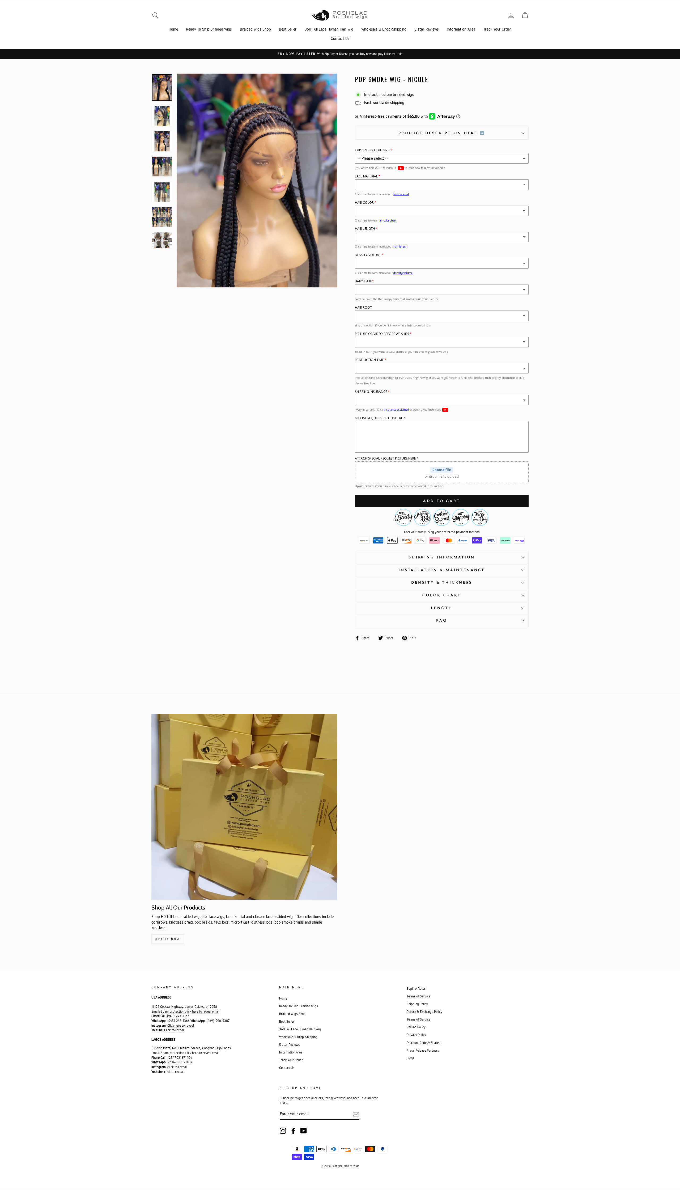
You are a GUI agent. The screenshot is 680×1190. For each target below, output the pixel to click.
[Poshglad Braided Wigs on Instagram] (283, 1131)
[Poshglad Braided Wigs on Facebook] (293, 1131)
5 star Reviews (426, 29)
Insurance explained (396, 409)
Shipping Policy (417, 1004)
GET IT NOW (167, 939)
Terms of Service (418, 996)
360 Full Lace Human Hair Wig (329, 29)
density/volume (403, 273)
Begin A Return (417, 989)
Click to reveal (174, 1030)
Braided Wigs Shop (255, 29)
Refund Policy (416, 1027)
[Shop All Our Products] (244, 807)
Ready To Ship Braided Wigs (209, 29)
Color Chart (441, 595)
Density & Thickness (441, 582)
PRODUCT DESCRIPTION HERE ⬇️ (441, 133)
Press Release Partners (423, 1050)
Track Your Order (497, 29)
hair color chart (387, 220)
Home (173, 29)
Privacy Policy (416, 1035)
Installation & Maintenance (441, 570)
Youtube (401, 168)
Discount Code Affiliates (423, 1043)
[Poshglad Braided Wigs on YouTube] (303, 1131)
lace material (401, 194)
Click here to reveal (180, 1025)
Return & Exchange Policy (424, 1012)
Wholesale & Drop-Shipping (383, 29)
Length (441, 608)
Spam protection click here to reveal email (190, 1011)
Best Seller (288, 29)
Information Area (461, 29)
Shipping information (442, 557)
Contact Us (340, 38)
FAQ (441, 620)
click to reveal (177, 1067)
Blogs (410, 1058)
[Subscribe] (355, 1114)
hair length (400, 246)
